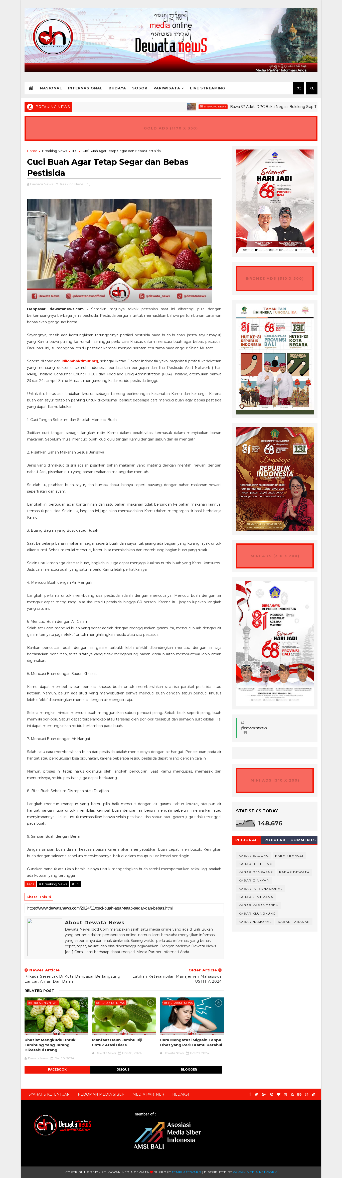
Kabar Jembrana (256, 897)
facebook (57, 1069)
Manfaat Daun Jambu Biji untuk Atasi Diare (117, 1042)
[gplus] (264, 1094)
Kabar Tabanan (294, 922)
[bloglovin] (279, 1094)
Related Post (39, 990)
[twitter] (256, 1094)
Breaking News (189, 106)
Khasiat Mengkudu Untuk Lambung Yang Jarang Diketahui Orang (50, 1045)
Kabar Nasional (255, 922)
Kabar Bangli (289, 855)
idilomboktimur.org (80, 361)
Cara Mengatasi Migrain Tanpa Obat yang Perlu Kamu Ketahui (191, 1042)
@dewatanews (254, 728)
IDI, (87, 184)
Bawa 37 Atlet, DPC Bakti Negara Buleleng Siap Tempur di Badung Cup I (267, 106)
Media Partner (148, 1094)
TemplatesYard (186, 1172)
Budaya (117, 88)
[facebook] (250, 1094)
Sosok (139, 88)
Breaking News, (71, 184)
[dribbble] (285, 1094)
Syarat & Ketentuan (49, 1094)
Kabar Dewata (294, 872)
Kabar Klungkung (257, 913)
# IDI (75, 884)
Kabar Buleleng (255, 864)
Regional (246, 840)
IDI (74, 151)
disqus (123, 1069)
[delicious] (313, 1094)
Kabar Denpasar (256, 872)
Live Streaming (207, 88)
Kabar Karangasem (259, 905)
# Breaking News (53, 884)
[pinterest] (271, 1094)
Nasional (51, 88)
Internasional (85, 88)
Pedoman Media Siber (101, 1094)
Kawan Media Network (255, 1172)
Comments (303, 840)
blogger (189, 1069)
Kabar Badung (254, 855)
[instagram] (306, 1094)
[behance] (299, 1094)
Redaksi (180, 1094)
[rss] (292, 1094)
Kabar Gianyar (254, 880)
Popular (275, 840)
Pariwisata (166, 88)
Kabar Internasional (261, 889)
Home (32, 151)
